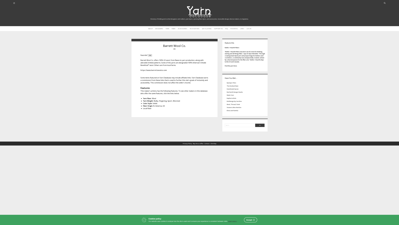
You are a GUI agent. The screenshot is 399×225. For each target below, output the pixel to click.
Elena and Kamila (232, 110)
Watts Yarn (230, 95)
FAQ (226, 29)
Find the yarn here (231, 66)
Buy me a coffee (198, 143)
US (174, 49)
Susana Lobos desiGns (234, 107)
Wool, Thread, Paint (233, 104)
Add (150, 55)
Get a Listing (207, 29)
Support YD (218, 29)
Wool (154, 98)
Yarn (167, 29)
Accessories (182, 29)
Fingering (163, 101)
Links (242, 29)
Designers (159, 29)
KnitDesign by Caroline (234, 101)
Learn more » (232, 221)
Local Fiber (147, 108)
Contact (206, 143)
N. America (157, 106)
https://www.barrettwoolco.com (153, 70)
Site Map (213, 143)
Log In (249, 29)
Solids (155, 103)
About (150, 29)
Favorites (234, 29)
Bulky (156, 101)
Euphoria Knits (231, 98)
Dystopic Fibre (231, 83)
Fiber (173, 29)
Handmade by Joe (232, 89)
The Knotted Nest (232, 86)
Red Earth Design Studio (235, 92)
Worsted (176, 101)
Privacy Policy (187, 143)
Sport (169, 101)
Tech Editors (195, 29)
